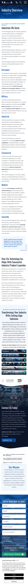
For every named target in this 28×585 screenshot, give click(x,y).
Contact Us (7, 440)
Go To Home (7, 13)
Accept (14, 574)
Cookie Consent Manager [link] (7, 560)
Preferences (14, 581)
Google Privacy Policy (10, 548)
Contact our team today (8, 345)
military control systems (13, 108)
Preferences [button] (12, 570)
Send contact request (12, 554)
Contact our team (7, 432)
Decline (14, 578)
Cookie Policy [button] (7, 569)
